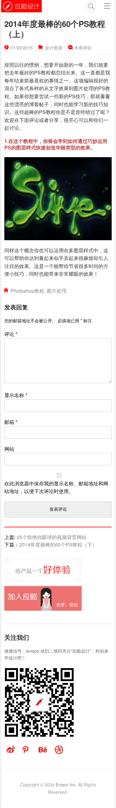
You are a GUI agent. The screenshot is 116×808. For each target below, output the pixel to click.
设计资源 (53, 47)
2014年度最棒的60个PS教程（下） (58, 544)
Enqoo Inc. (66, 784)
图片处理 (57, 290)
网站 (9, 448)
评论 (10, 333)
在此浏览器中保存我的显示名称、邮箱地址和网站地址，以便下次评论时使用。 (56, 487)
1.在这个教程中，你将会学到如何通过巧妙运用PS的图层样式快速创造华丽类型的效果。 (55, 144)
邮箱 (10, 421)
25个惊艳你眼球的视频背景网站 (52, 537)
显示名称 (15, 395)
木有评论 (83, 47)
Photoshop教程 (27, 290)
